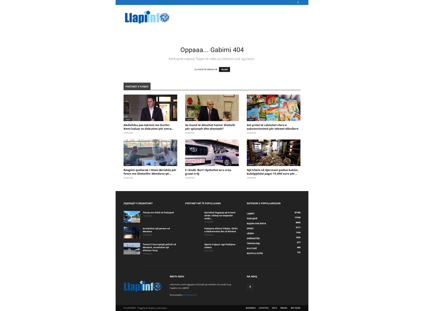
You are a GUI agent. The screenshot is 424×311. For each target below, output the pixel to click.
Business (251, 308)
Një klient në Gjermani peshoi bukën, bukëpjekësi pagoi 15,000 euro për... (272, 171)
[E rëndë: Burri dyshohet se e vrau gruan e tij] (212, 152)
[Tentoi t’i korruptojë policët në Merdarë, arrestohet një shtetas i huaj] (132, 248)
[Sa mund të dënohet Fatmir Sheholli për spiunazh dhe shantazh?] (212, 108)
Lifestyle (264, 308)
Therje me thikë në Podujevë (158, 212)
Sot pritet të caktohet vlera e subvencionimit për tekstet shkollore (272, 127)
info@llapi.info (190, 294)
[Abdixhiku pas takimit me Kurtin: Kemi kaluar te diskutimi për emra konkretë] (150, 108)
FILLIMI (224, 69)
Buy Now (295, 308)
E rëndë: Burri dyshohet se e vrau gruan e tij (208, 171)
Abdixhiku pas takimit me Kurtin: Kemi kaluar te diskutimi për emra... (149, 127)
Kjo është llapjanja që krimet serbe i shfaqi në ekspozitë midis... (220, 215)
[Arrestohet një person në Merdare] (132, 233)
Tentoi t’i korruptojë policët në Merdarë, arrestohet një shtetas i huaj (159, 247)
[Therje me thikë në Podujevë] (132, 217)
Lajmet (128, 119)
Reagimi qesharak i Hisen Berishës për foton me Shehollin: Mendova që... (150, 171)
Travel (284, 308)
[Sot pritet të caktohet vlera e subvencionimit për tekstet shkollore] (273, 108)
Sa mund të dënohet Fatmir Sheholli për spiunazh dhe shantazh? (210, 127)
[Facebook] (297, 2)
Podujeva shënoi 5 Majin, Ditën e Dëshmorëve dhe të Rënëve (221, 230)
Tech (274, 308)
